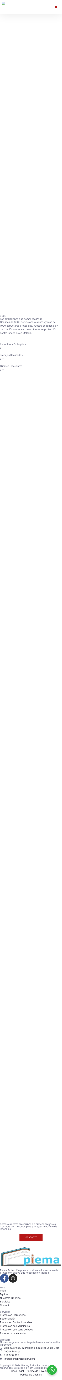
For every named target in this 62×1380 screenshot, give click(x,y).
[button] (56, 7)
